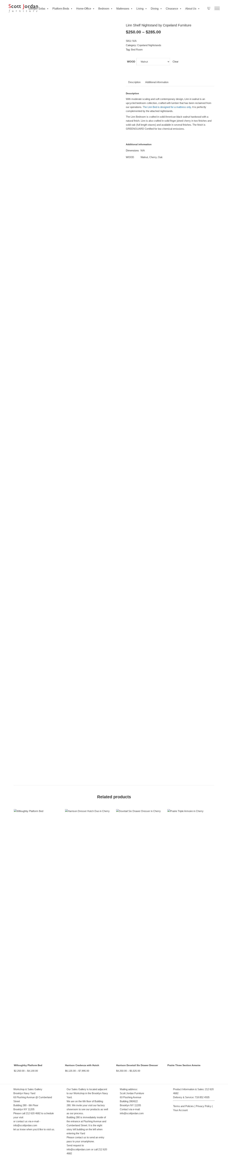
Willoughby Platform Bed (28, 1065)
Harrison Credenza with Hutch (82, 1065)
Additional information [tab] (156, 82)
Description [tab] (134, 82)
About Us (190, 8)
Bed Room (137, 49)
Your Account (180, 1110)
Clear (175, 61)
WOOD (131, 61)
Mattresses (122, 8)
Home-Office (83, 8)
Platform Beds (60, 8)
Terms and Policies (183, 1106)
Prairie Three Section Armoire (183, 1065)
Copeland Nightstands (149, 45)
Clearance (172, 8)
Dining (155, 8)
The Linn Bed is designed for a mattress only (166, 107)
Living (140, 8)
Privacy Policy (203, 1106)
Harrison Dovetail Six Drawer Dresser (137, 1065)
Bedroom (103, 8)
